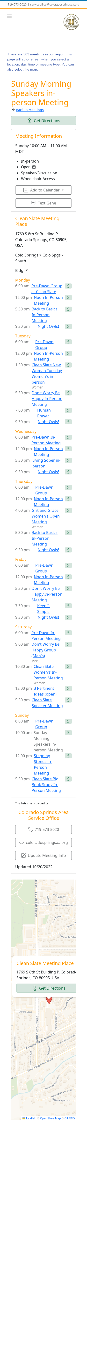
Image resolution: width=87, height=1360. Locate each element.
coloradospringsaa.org (47, 842)
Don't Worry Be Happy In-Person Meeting (47, 398)
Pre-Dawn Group (44, 344)
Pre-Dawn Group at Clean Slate (46, 288)
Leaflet (30, 1118)
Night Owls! (48, 326)
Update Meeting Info (47, 855)
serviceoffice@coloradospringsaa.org (54, 4)
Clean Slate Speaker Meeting (47, 702)
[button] (49, 1000)
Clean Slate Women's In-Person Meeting (48, 672)
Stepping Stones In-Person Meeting (43, 764)
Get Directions (47, 120)
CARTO (70, 1118)
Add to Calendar (45, 190)
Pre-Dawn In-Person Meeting (46, 440)
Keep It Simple (43, 608)
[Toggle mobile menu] (9, 16)
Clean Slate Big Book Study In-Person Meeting (46, 784)
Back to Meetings (30, 109)
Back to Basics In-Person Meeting (45, 314)
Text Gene (47, 203)
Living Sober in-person (46, 463)
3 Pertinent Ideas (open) (45, 691)
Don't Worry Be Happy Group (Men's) (45, 650)
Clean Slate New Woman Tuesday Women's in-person (47, 373)
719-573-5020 (47, 829)
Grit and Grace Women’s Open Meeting (46, 516)
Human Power (44, 413)
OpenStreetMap (50, 1118)
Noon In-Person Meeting (48, 300)
